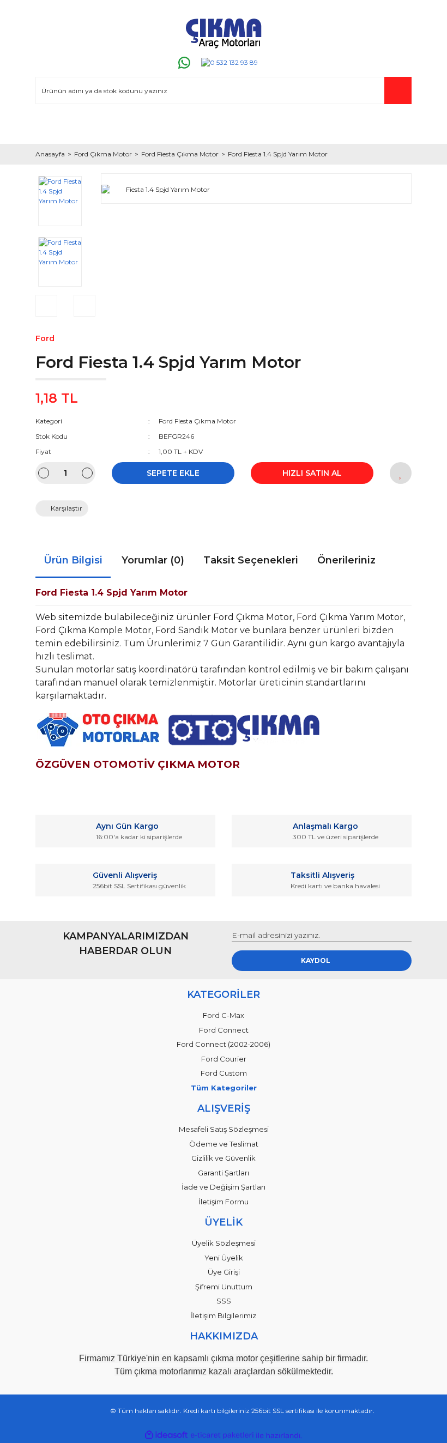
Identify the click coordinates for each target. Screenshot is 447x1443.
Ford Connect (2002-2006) (223, 1044)
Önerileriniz (346, 560)
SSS (223, 1300)
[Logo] (223, 31)
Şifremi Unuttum (223, 1286)
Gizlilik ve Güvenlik (223, 1158)
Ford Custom (224, 1073)
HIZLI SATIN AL (312, 473)
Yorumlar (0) (153, 560)
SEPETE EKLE (173, 473)
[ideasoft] (166, 1435)
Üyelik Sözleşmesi (224, 1243)
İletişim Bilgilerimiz (223, 1315)
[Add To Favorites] (401, 473)
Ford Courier (223, 1058)
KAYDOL (315, 960)
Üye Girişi (224, 1272)
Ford (45, 338)
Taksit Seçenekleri (250, 560)
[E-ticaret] (222, 1435)
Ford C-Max (223, 1015)
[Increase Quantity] (87, 473)
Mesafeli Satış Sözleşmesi (224, 1129)
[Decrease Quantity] (43, 473)
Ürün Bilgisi (73, 560)
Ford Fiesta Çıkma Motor (197, 421)
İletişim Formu (223, 1201)
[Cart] (398, 125)
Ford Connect (224, 1030)
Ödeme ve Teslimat (223, 1143)
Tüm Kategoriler (224, 1087)
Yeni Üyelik (223, 1257)
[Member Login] (48, 125)
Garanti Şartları (223, 1172)
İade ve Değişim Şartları (223, 1187)
